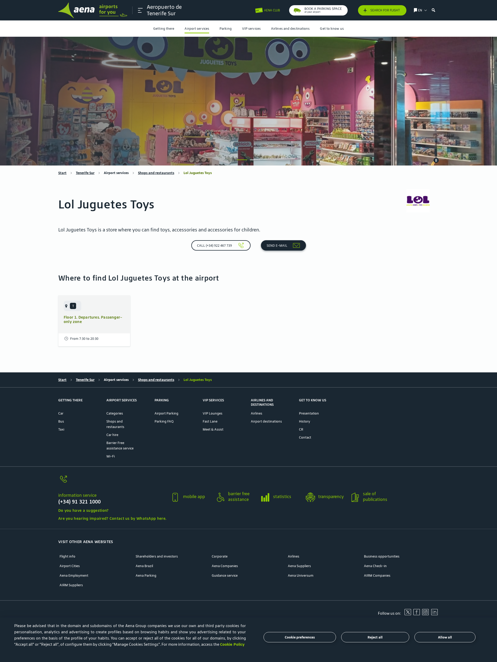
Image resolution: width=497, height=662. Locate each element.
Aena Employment (74, 575)
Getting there (163, 28)
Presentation (309, 413)
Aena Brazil (144, 566)
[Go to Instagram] (425, 614)
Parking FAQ (164, 421)
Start (62, 173)
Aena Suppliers (299, 566)
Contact (305, 437)
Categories (114, 413)
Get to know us (331, 28)
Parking (226, 28)
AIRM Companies (377, 575)
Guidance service (225, 575)
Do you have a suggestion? (83, 510)
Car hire (112, 435)
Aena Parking (146, 575)
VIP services (251, 28)
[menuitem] (163, 28)
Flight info (67, 556)
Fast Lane (210, 421)
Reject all (375, 637)
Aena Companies (225, 566)
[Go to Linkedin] (434, 614)
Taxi (61, 429)
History (304, 421)
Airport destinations (266, 421)
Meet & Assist (213, 429)
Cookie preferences (300, 637)
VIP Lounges (212, 413)
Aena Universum (300, 575)
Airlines (256, 413)
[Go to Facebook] (416, 614)
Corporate (220, 556)
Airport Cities (70, 566)
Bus (61, 421)
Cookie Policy (232, 644)
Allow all (445, 637)
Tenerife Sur (85, 173)
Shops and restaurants (156, 173)
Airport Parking (166, 413)
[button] (140, 10)
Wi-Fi (110, 456)
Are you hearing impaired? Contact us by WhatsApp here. (112, 518)
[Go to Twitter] (407, 614)
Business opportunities (381, 556)
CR (301, 429)
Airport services (197, 28)
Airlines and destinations (290, 28)
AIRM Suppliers (71, 585)
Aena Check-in (375, 566)
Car (60, 413)
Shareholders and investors (157, 556)
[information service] (112, 482)
